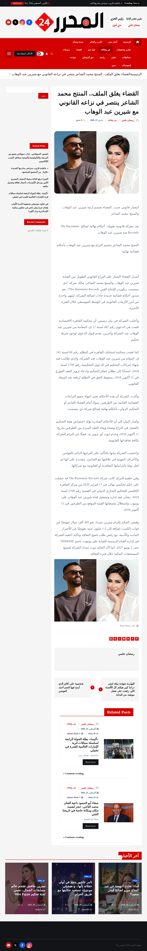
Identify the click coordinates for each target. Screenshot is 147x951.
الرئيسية (127, 42)
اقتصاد (79, 50)
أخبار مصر (112, 42)
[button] (120, 857)
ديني (114, 65)
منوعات (66, 50)
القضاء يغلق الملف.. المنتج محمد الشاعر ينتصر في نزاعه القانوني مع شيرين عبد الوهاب (71, 74)
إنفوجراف (126, 65)
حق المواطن (88, 57)
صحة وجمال (77, 42)
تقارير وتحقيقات (123, 50)
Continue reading (74, 773)
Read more (91, 762)
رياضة (102, 57)
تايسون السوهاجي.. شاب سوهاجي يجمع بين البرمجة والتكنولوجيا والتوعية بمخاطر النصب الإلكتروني (28, 157)
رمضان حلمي (127, 120)
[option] (120, 888)
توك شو (91, 50)
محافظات (126, 57)
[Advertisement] (26, 121)
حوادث (73, 57)
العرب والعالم (96, 42)
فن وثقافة (105, 50)
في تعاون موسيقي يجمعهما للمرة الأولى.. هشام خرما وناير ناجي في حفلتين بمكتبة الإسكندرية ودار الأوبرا (29, 207)
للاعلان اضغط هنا (25, 53)
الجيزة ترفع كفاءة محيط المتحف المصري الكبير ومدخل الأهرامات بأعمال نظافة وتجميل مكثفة (27, 182)
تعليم (113, 57)
